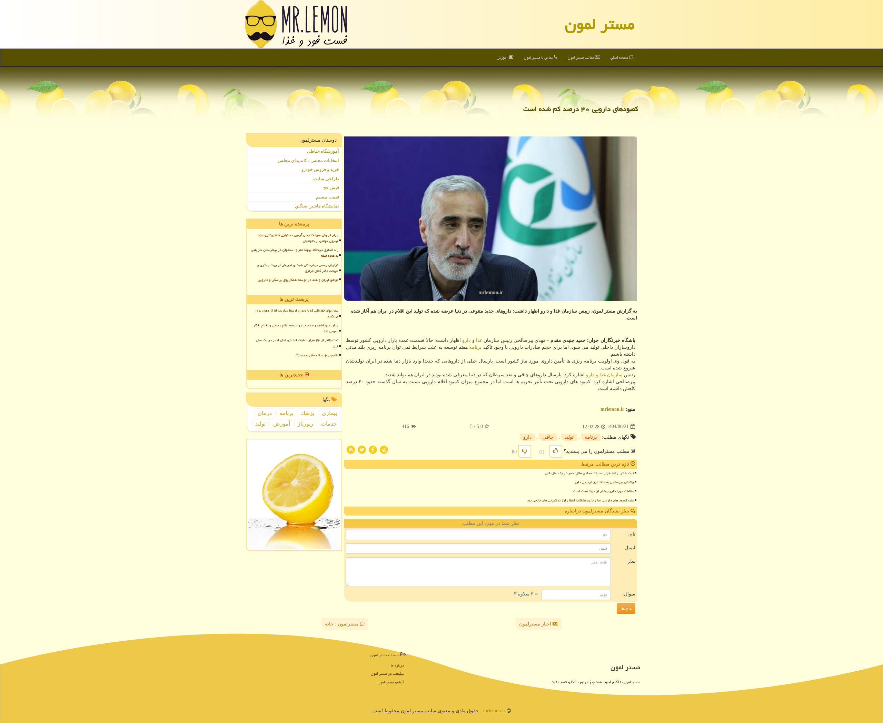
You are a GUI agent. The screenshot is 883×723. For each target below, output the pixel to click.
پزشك (307, 413)
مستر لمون (600, 24)
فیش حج (331, 187)
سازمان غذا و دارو (604, 374)
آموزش (503, 57)
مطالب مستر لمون (581, 57)
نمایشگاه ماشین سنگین (317, 205)
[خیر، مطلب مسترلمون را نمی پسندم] (524, 451)
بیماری (329, 413)
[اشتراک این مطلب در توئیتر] (362, 449)
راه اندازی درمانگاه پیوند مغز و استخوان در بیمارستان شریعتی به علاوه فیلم (294, 252)
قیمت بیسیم (327, 197)
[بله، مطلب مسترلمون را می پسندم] (555, 451)
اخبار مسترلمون (536, 624)
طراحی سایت (326, 178)
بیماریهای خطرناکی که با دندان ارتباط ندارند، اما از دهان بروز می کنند (296, 313)
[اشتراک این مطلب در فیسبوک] (373, 449)
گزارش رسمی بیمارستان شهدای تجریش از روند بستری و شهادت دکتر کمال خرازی (297, 268)
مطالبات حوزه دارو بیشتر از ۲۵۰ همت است (603, 491)
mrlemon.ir (612, 409)
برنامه (475, 347)
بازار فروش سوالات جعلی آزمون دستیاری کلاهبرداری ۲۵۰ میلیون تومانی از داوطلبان (297, 238)
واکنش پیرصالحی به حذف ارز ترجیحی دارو (604, 482)
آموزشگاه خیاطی (323, 151)
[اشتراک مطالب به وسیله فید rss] (351, 449)
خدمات (329, 424)
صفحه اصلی (620, 57)
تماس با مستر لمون (539, 57)
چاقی (548, 437)
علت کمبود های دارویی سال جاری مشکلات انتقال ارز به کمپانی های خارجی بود (580, 500)
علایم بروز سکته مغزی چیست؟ (317, 355)
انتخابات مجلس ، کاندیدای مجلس (308, 160)
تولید (569, 437)
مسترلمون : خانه (342, 624)
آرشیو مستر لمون (391, 682)
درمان (265, 413)
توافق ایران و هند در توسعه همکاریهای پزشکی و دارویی (298, 279)
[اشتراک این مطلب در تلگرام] (384, 449)
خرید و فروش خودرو (320, 169)
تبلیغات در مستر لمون (387, 673)
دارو (466, 340)
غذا (479, 340)
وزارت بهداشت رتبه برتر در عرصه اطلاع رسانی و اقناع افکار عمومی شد (296, 328)
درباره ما (397, 665)
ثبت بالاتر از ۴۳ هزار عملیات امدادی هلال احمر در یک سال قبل (589, 473)
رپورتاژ (305, 424)
